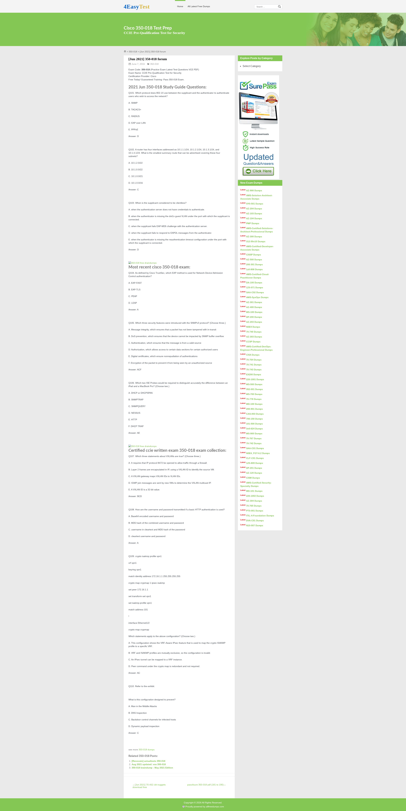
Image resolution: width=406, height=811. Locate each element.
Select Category (252, 66)
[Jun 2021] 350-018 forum (147, 59)
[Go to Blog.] (125, 52)
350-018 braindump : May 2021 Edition (152, 767)
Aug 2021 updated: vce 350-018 (149, 764)
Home (180, 6)
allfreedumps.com (215, 806)
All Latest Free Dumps (199, 6)
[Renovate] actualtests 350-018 (148, 761)
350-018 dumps (146, 749)
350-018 (133, 51)
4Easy (137, 6)
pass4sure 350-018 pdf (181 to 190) (206, 784)
